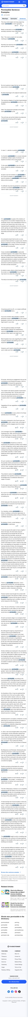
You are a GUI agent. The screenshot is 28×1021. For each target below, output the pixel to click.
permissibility (18, 927)
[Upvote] (17, 26)
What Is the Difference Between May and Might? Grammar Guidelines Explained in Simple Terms (17, 893)
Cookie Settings (18, 964)
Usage (3, 967)
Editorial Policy (18, 962)
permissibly (4, 932)
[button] (19, 1)
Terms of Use (18, 967)
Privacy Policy (18, 959)
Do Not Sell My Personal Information (14, 997)
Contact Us (17, 956)
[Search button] (24, 5)
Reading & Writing (5, 970)
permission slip (5, 935)
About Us (17, 953)
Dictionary (3, 953)
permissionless (19, 935)
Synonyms (14, 18)
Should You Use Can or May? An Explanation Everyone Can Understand (18, 905)
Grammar (3, 962)
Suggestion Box (18, 970)
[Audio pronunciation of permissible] (2, 15)
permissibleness (19, 930)
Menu (24, 1)
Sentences (23, 18)
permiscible (4, 925)
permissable (4, 927)
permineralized (5, 922)
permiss (17, 925)
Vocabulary (4, 964)
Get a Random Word (14, 981)
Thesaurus (4, 956)
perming (17, 922)
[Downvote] (23, 26)
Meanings (5, 18)
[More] (26, 25)
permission (18, 932)
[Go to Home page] (7, 2)
